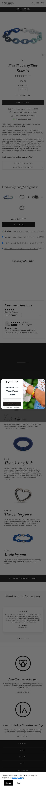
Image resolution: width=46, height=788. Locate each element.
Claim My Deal (12, 404)
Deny (19, 783)
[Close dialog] (43, 381)
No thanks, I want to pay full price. (12, 407)
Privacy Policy (18, 778)
